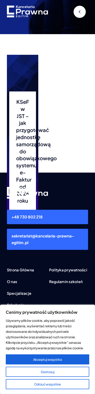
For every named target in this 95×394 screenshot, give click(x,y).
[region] (47, 349)
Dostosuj (47, 372)
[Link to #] (80, 12)
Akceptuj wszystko (47, 359)
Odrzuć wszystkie (47, 384)
